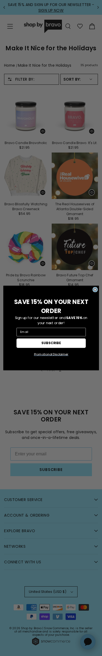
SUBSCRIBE (51, 343)
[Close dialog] (95, 290)
